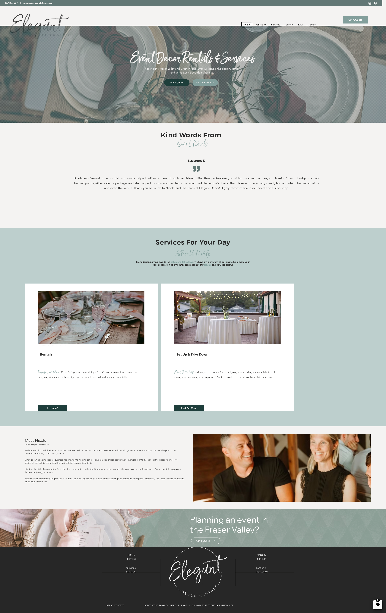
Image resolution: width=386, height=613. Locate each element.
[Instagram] (370, 3)
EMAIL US (131, 572)
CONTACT (261, 559)
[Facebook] (375, 3)
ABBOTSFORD (151, 605)
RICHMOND (195, 605)
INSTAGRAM (262, 572)
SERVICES (131, 568)
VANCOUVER (227, 605)
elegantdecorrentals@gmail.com (37, 3)
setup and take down (182, 262)
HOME (131, 555)
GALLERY (261, 555)
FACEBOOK (261, 568)
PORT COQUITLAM (211, 605)
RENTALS (131, 559)
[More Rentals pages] (265, 24)
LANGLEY (163, 605)
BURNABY (183, 605)
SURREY (173, 605)
